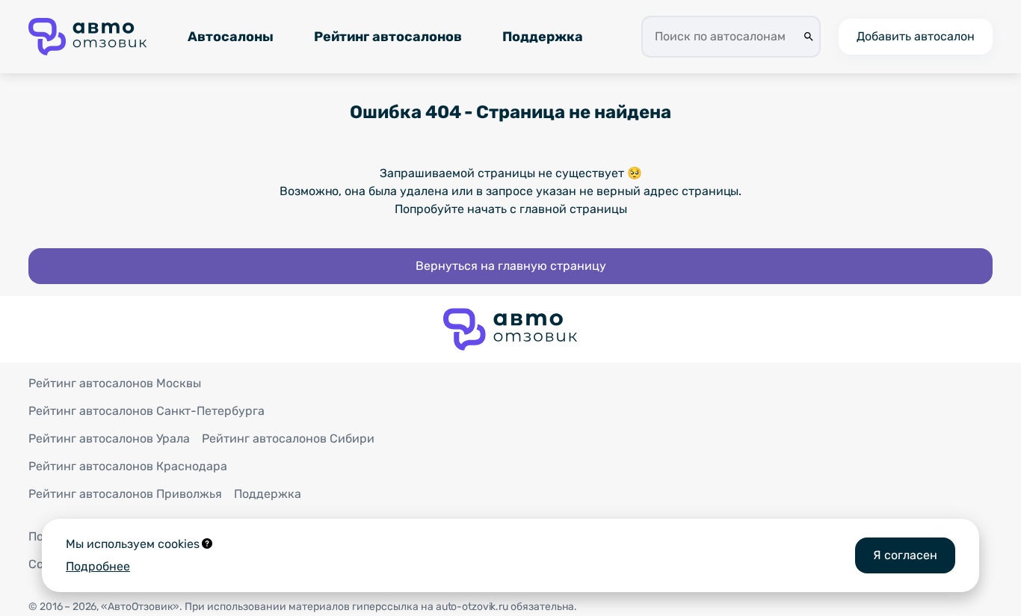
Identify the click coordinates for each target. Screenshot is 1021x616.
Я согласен (905, 555)
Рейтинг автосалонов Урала (109, 438)
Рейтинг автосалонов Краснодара (127, 466)
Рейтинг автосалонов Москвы (114, 383)
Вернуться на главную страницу (511, 266)
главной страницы (573, 209)
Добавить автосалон (916, 36)
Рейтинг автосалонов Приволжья (125, 494)
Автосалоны (231, 36)
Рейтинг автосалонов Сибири (288, 438)
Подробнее (98, 566)
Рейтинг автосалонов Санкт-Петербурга (146, 411)
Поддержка (542, 36)
